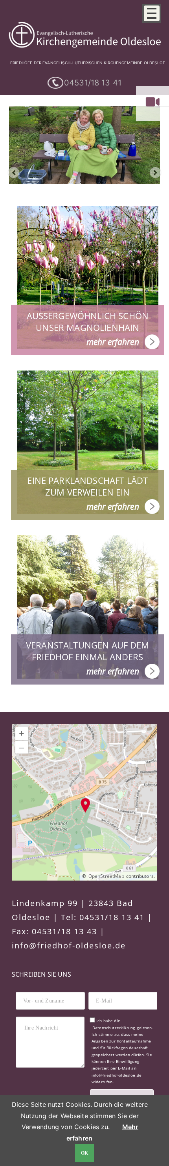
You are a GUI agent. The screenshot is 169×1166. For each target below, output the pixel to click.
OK (84, 1153)
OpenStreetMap (106, 876)
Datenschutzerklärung (113, 1027)
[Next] (155, 172)
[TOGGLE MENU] (152, 13)
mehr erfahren (112, 341)
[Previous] (14, 172)
